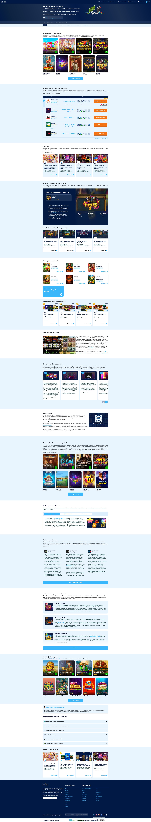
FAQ (96, 25)
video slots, (91, 347)
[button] (76, 128)
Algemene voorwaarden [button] (50, 128)
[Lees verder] (50, 165)
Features (86, 25)
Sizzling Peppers (70, 565)
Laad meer (75, 648)
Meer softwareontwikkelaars (75, 582)
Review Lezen (54, 102)
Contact (66, 804)
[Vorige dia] (103, 402)
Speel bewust (67, 800)
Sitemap (66, 806)
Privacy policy (67, 798)
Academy (67, 794)
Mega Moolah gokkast (95, 636)
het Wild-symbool (59, 518)
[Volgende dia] (106, 402)
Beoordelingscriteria (69, 796)
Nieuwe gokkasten (68, 25)
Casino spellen (50, 22)
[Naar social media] (93, 814)
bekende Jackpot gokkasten (56, 658)
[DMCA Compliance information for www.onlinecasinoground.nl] (101, 820)
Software (91, 25)
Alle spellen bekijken (75, 78)
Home (44, 22)
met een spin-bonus (47, 425)
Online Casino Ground (54, 820)
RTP (81, 25)
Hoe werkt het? (60, 25)
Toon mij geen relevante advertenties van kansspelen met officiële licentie (77, 815)
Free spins (76, 25)
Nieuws (66, 790)
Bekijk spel (59, 271)
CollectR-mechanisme (57, 212)
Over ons (66, 792)
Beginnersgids (52, 25)
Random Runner (61, 622)
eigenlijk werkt (104, 353)
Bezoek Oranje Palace (86, 8)
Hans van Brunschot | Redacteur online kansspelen (55, 707)
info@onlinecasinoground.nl (99, 817)
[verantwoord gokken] (149, 2)
